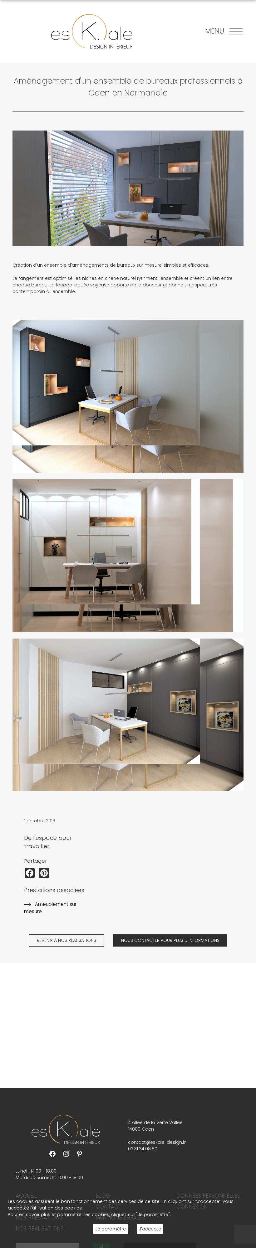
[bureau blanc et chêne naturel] (128, 555)
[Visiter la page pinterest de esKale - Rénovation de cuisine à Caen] (79, 1153)
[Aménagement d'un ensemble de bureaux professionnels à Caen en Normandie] (128, 396)
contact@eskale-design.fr (157, 1142)
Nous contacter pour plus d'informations (170, 940)
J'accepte (150, 1229)
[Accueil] (91, 31)
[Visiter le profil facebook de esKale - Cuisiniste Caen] (52, 1153)
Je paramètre (110, 1229)
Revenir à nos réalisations (66, 940)
